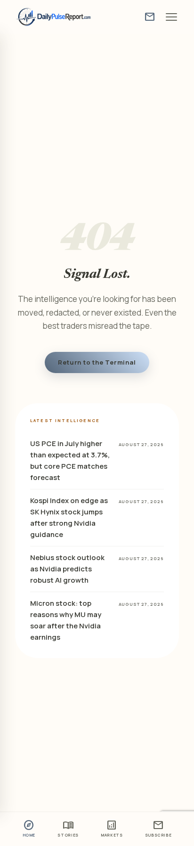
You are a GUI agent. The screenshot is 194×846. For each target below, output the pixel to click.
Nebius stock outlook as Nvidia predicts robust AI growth (67, 569)
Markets (111, 828)
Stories (67, 828)
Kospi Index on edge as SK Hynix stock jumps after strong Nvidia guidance (69, 517)
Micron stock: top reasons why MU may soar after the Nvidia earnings (65, 620)
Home (29, 828)
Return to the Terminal (97, 362)
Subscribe (158, 828)
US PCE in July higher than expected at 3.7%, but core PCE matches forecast (70, 460)
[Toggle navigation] (171, 16)
